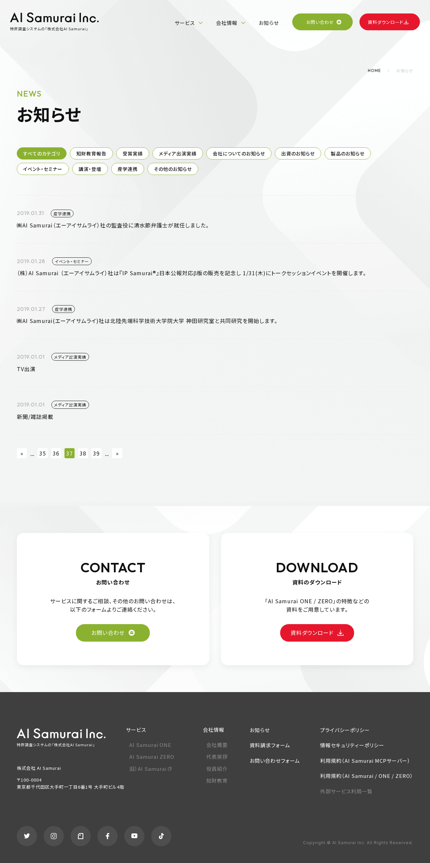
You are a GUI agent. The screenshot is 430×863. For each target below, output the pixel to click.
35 (42, 453)
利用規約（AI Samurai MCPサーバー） (365, 760)
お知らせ (269, 22)
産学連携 (128, 169)
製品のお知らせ (347, 153)
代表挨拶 (217, 756)
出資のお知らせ (298, 153)
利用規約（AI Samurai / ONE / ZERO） (366, 775)
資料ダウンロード (385, 22)
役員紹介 (217, 768)
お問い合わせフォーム (275, 760)
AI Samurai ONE (150, 744)
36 (56, 453)
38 (83, 453)
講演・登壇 (90, 169)
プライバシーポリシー (345, 729)
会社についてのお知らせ (239, 153)
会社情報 (227, 22)
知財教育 (217, 780)
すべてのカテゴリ (41, 153)
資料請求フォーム (270, 745)
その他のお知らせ (173, 169)
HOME (374, 70)
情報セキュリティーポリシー (352, 745)
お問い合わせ (320, 22)
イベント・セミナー (42, 169)
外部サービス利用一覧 (346, 791)
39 (96, 453)
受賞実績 (133, 153)
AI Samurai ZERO (151, 756)
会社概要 (217, 744)
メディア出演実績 (178, 153)
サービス (185, 22)
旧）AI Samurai (148, 768)
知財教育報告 (91, 153)
